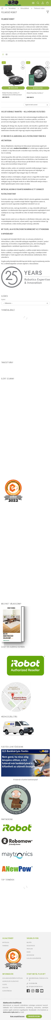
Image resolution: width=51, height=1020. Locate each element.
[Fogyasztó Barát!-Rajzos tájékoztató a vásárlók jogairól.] (16, 799)
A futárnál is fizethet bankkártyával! (25, 780)
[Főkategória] (2, 8)
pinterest (37, 991)
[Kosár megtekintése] (47, 3)
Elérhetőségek (7, 991)
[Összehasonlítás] (23, 67)
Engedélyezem (34, 1016)
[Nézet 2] (6, 54)
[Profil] (42, 3)
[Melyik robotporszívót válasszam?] (12, 624)
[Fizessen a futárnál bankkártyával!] (25, 763)
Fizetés (4, 984)
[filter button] (48, 12)
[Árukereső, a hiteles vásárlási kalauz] (10, 369)
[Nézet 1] (3, 54)
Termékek (5, 946)
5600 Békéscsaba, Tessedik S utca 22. (38, 979)
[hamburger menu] (33, 3)
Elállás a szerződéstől (34, 958)
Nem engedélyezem (17, 1016)
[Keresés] (38, 3)
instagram (32, 991)
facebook (28, 991)
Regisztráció (31, 946)
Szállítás (5, 987)
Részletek (14, 88)
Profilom (30, 949)
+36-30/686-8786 (33, 983)
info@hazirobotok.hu (36, 986)
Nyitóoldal (5, 942)
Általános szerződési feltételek (12, 978)
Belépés (29, 942)
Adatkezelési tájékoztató (10, 981)
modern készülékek (20, 148)
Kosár (28, 952)
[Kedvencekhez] (23, 63)
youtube (41, 991)
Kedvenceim (30, 955)
